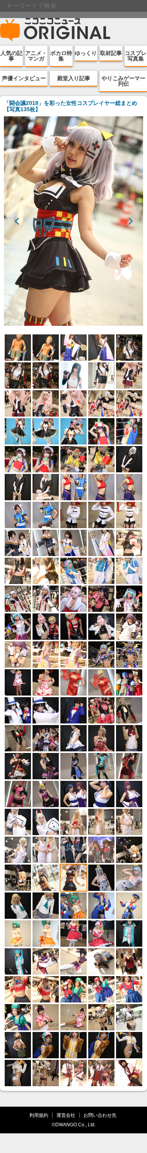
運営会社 (65, 1115)
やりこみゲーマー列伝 (123, 81)
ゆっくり (86, 53)
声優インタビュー (24, 78)
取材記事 (111, 53)
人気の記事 (11, 56)
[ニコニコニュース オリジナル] (55, 30)
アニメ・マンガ (36, 56)
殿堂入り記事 (73, 78)
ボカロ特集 (61, 56)
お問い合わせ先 (99, 1115)
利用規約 (38, 1115)
